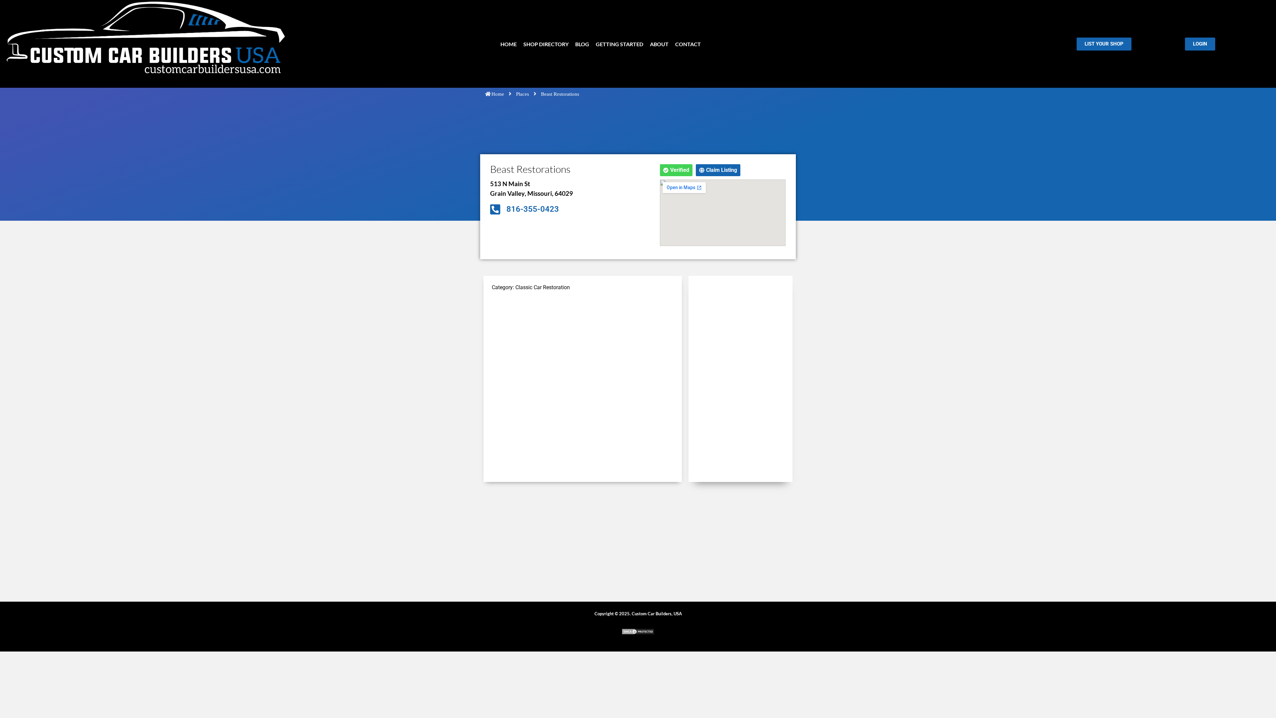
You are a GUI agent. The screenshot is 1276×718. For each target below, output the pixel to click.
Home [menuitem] (508, 44)
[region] (86, 670)
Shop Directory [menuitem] (546, 44)
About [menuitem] (659, 44)
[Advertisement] (583, 343)
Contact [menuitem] (688, 44)
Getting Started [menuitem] (619, 44)
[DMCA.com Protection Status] (638, 633)
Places (522, 94)
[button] (676, 170)
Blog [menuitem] (582, 44)
